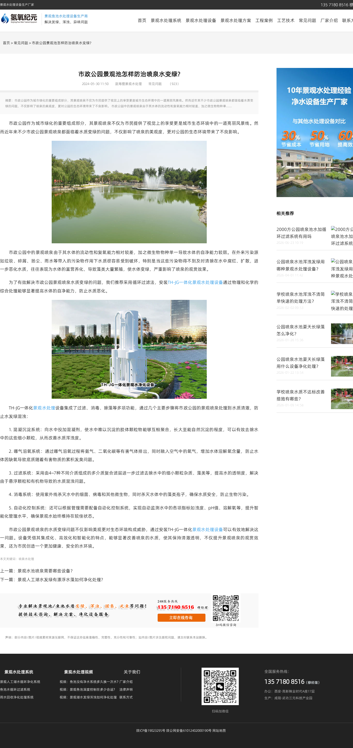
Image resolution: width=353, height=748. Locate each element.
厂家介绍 (329, 20)
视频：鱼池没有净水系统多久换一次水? (89, 681)
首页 (142, 20)
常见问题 (307, 20)
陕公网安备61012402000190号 (189, 730)
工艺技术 (286, 20)
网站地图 (219, 730)
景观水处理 (44, 408)
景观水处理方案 (235, 20)
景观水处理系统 (166, 20)
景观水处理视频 (78, 672)
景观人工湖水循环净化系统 (20, 681)
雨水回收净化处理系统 (17, 697)
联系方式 (126, 697)
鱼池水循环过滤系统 (15, 689)
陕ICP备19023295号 (150, 730)
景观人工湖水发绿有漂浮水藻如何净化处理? (60, 579)
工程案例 (264, 20)
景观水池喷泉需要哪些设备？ (46, 571)
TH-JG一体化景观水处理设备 (195, 282)
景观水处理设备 (201, 20)
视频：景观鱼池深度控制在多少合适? (87, 689)
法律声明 (126, 689)
